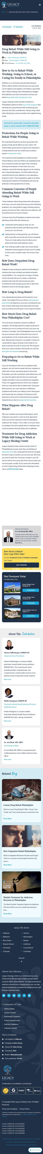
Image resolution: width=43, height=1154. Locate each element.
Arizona (26, 933)
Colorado (6, 951)
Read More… (19, 543)
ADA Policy (23, 1138)
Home (3, 12)
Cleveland (6, 948)
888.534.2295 (13, 469)
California (27, 944)
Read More (8, 819)
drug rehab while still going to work (19, 97)
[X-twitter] (24, 995)
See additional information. (27, 1114)
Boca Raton (7, 940)
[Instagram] (9, 995)
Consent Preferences (32, 1145)
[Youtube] (14, 995)
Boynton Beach (8, 944)
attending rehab (7, 452)
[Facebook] (4, 995)
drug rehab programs (30, 105)
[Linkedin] (29, 995)
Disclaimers (9, 1142)
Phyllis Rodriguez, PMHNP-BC (18, 60)
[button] (40, 5)
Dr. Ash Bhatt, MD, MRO (23, 63)
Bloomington (28, 937)
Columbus (27, 951)
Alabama (6, 933)
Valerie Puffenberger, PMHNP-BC (17, 57)
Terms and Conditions (8, 1138)
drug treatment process (28, 400)
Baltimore (6, 937)
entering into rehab (14, 153)
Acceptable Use (17, 1138)
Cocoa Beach (28, 948)
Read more (7, 679)
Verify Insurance (36, 1150)
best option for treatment (10, 351)
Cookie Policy (37, 1138)
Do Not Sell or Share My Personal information (16, 1145)
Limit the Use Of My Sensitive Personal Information (24, 1142)
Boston (26, 940)
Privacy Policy (30, 1138)
